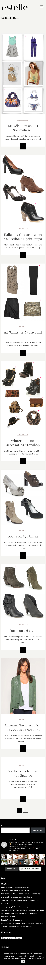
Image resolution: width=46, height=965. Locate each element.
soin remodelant (25, 897)
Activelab (5, 910)
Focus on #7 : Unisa (23, 536)
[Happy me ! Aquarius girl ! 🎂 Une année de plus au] (31, 856)
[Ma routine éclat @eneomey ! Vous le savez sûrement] (31, 862)
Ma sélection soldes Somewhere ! (23, 128)
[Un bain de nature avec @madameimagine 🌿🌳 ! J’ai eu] (25, 856)
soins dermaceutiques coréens (20, 926)
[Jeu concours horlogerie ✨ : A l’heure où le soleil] (9, 862)
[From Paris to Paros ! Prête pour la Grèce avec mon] (9, 856)
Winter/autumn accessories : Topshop (23, 442)
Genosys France (7, 923)
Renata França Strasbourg (11, 920)
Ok (23, 961)
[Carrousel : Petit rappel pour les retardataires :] (42, 862)
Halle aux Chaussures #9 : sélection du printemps (23, 236)
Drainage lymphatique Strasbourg (14, 907)
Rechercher (5, 826)
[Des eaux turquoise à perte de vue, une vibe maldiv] (4, 862)
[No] (43, 958)
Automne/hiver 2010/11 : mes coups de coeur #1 (23, 727)
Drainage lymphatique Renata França (15, 890)
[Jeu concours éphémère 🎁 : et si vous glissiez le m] (36, 862)
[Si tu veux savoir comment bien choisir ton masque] (4, 856)
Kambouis (5, 887)
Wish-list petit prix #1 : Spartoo (23, 773)
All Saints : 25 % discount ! (23, 334)
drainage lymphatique (9, 897)
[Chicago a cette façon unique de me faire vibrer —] (14, 862)
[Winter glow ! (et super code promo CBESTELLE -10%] (36, 856)
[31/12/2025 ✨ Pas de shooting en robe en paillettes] (20, 862)
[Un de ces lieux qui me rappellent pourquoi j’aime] (25, 862)
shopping (23, 120)
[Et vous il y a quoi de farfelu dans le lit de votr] (14, 856)
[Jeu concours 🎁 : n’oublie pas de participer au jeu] (42, 856)
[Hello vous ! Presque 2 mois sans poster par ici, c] (20, 856)
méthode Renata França (24, 900)
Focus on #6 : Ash (23, 630)
